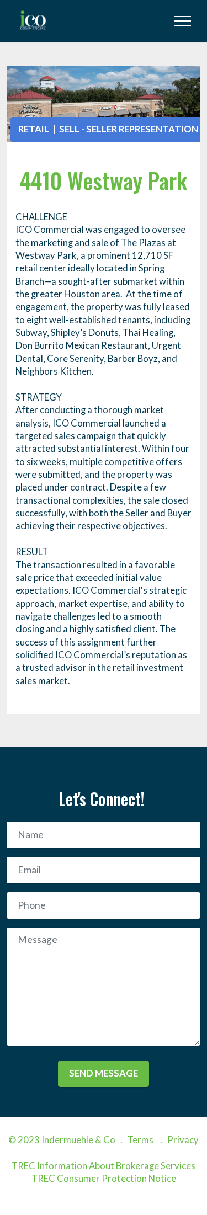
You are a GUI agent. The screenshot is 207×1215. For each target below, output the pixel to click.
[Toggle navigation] (183, 20)
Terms (140, 1139)
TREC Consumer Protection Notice (103, 1178)
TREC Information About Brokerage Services (103, 1165)
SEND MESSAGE (103, 1073)
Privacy (183, 1139)
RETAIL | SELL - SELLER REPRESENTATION (108, 129)
